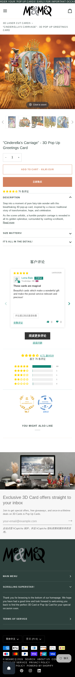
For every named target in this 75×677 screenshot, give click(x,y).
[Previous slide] (3, 70)
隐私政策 (52, 528)
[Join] (69, 521)
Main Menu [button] (10, 576)
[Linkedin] (39, 670)
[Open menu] (8, 11)
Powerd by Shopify (40, 666)
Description (11, 197)
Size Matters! (12, 233)
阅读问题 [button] (37, 342)
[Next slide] (71, 70)
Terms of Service (15, 662)
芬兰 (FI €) (32, 639)
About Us (43, 659)
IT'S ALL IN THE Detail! (18, 241)
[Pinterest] (21, 670)
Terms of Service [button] (15, 619)
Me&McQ (10, 659)
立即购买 (37, 182)
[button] (10, 191)
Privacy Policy (39, 662)
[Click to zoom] (37, 71)
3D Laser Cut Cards (17, 23)
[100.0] (45, 403)
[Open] (9, 668)
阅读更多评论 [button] (37, 335)
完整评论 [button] (18, 322)
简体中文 (10, 639)
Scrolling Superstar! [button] (18, 587)
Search (30, 659)
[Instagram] (30, 670)
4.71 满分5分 (47, 355)
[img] (20, 273)
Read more (8, 222)
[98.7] (27, 403)
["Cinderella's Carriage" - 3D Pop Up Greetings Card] (24, 122)
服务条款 (63, 528)
